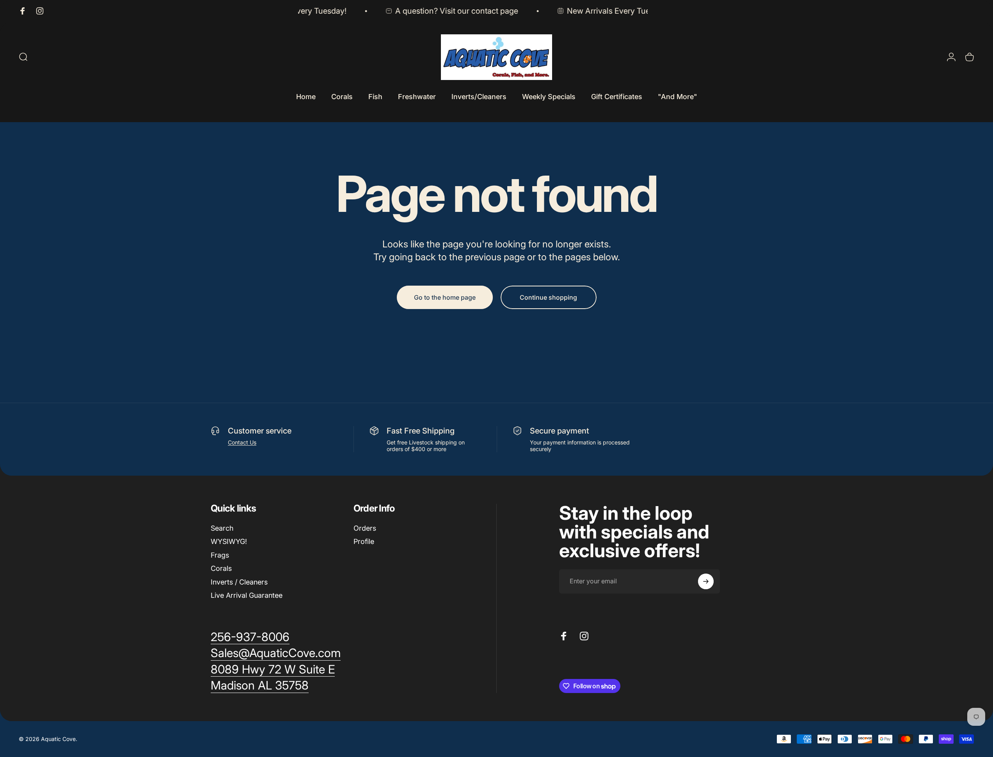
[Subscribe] (706, 581)
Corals (221, 568)
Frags (220, 555)
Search (222, 528)
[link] (273, 669)
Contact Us (242, 442)
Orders (365, 528)
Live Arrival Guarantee (246, 595)
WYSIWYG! (229, 541)
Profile (364, 541)
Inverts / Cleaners (239, 582)
